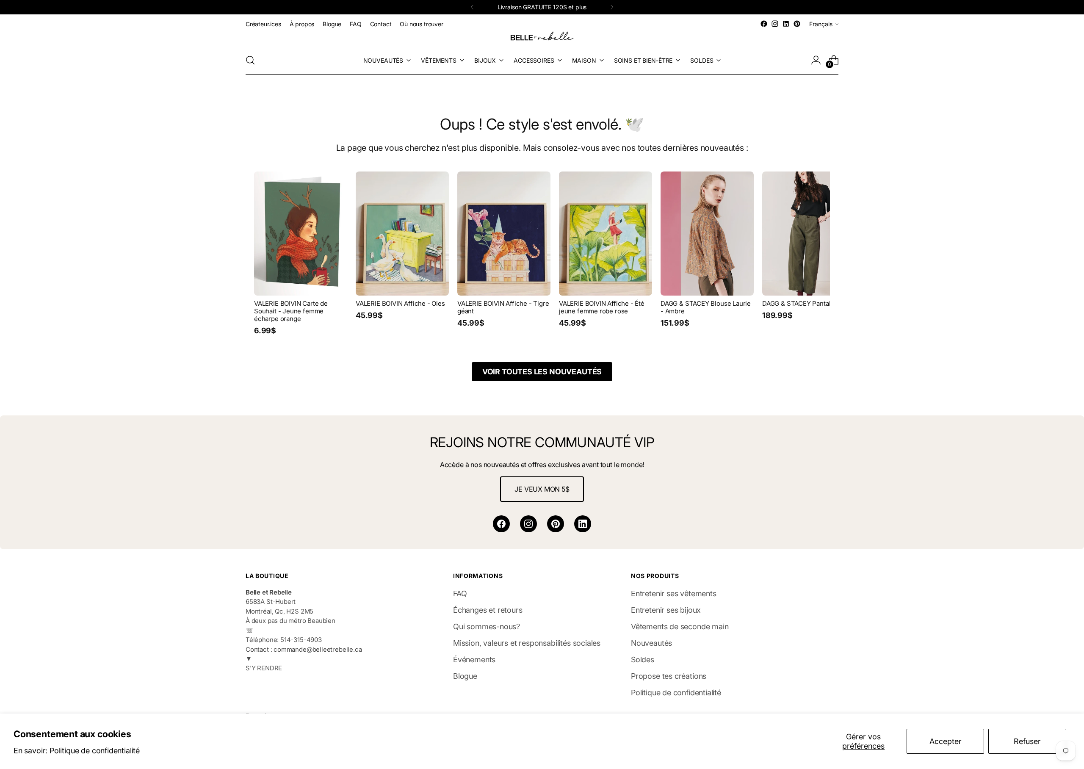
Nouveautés (651, 643)
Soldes (642, 659)
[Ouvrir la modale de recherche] (250, 60)
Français (820, 24)
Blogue (465, 676)
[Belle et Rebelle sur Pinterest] (797, 24)
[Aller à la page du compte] (815, 60)
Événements (474, 659)
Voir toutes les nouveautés (542, 371)
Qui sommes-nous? (486, 626)
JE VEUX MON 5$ (541, 489)
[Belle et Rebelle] (542, 38)
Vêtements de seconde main (680, 626)
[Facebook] (501, 523)
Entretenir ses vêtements (673, 593)
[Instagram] (528, 523)
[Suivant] (612, 7)
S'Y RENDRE (264, 668)
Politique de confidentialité (95, 750)
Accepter (945, 741)
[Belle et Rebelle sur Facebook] (764, 24)
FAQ (460, 593)
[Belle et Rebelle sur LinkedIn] (786, 24)
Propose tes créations (668, 676)
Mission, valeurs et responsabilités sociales (526, 643)
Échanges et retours (488, 610)
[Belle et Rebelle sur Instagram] (775, 24)
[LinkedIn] (582, 523)
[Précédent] (472, 7)
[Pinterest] (555, 523)
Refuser (1027, 741)
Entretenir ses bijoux (666, 610)
